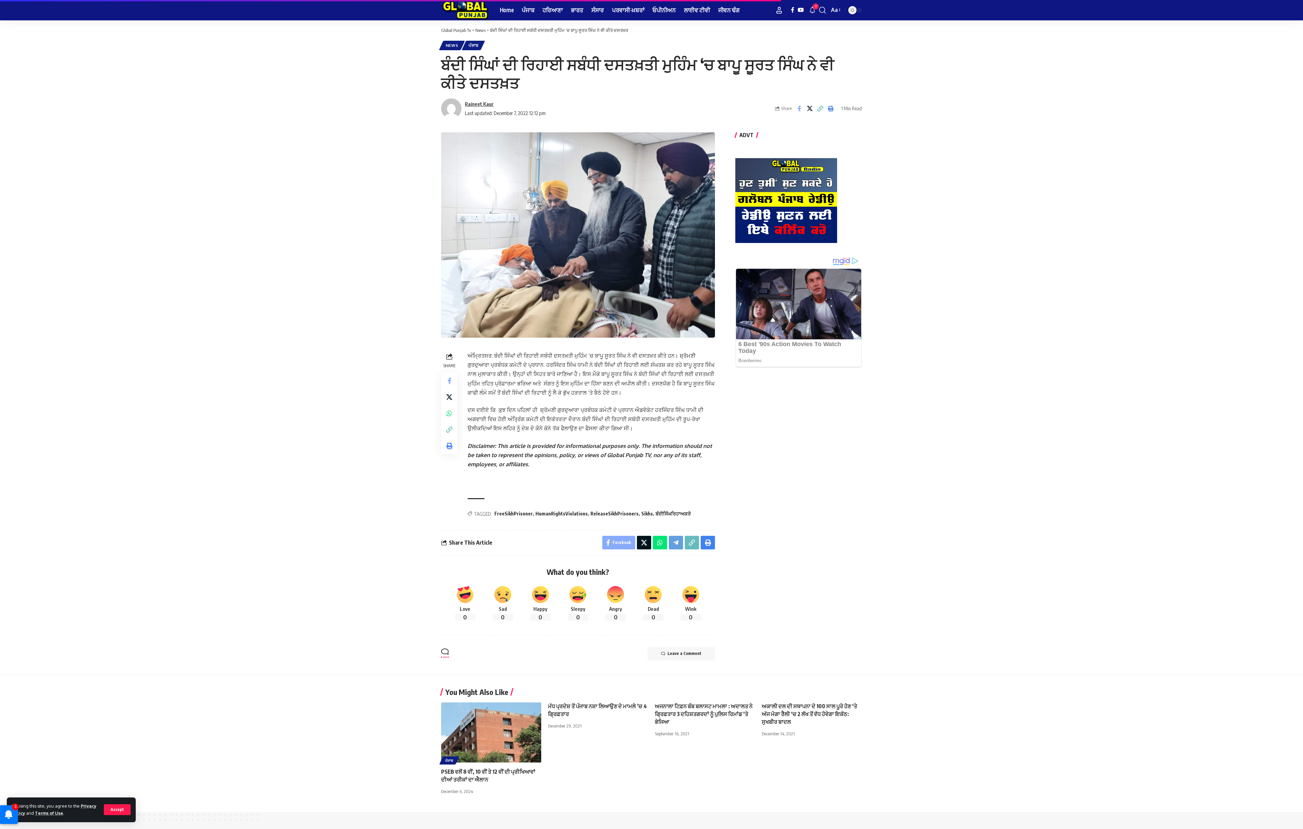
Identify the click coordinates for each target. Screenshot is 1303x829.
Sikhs (647, 513)
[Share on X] (809, 108)
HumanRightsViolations (561, 513)
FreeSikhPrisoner (513, 513)
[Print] (830, 108)
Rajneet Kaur (479, 104)
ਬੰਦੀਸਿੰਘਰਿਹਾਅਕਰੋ (673, 513)
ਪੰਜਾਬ (473, 45)
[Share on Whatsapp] (449, 413)
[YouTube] (801, 10)
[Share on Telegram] (676, 542)
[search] (822, 10)
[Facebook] (792, 10)
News (452, 45)
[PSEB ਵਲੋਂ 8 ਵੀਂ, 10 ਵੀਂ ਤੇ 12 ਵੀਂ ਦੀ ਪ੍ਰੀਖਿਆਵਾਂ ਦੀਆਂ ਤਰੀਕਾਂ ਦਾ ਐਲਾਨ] (491, 732)
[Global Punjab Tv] (465, 10)
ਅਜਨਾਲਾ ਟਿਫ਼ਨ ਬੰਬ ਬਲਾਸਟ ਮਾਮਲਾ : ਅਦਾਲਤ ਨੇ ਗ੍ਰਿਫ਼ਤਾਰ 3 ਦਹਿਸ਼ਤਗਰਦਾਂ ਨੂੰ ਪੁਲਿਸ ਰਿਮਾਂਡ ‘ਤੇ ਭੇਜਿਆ (704, 714)
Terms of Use (49, 813)
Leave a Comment (684, 653)
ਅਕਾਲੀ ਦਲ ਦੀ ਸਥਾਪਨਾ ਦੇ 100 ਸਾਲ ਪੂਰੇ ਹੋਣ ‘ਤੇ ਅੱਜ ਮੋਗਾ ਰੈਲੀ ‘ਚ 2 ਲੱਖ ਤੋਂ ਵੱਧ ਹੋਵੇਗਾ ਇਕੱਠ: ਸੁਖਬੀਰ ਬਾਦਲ (809, 714)
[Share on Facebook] (799, 108)
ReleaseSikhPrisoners (614, 513)
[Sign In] (779, 10)
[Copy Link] (820, 108)
